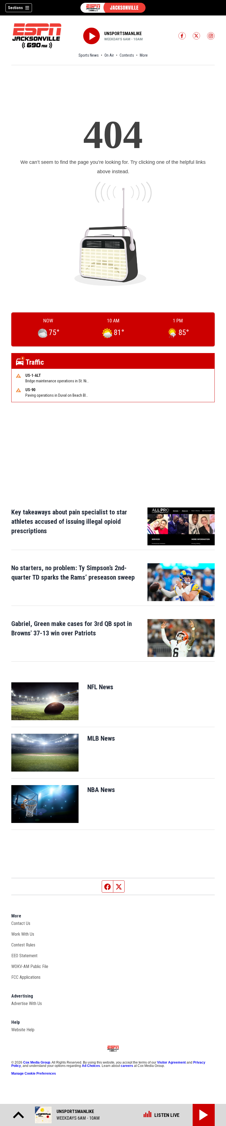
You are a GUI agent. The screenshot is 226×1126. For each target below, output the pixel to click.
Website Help (22, 1029)
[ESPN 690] (113, 7)
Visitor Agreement (171, 1062)
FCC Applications (26, 977)
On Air (109, 55)
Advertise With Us (26, 1003)
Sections (15, 8)
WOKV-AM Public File (29, 966)
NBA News (101, 790)
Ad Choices (91, 1066)
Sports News (89, 55)
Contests (127, 55)
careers (127, 1066)
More (144, 55)
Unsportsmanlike (123, 33)
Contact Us (20, 923)
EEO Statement (24, 955)
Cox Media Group (36, 1062)
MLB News (101, 738)
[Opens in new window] (45, 701)
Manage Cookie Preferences (33, 1073)
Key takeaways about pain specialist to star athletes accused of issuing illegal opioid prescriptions (69, 521)
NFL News (100, 687)
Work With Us (22, 934)
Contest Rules (23, 945)
